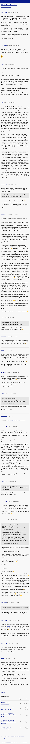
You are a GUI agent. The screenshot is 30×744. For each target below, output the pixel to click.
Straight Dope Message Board (7, 1)
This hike (9, 626)
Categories (7, 736)
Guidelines (13, 736)
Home (2, 736)
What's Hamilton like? (9, 5)
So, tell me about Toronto (7, 707)
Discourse (8, 742)
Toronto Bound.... (5, 702)
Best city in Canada (6, 727)
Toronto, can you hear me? (7, 720)
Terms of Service (21, 736)
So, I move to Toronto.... (7, 713)
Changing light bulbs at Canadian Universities (17, 420)
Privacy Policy (4, 738)
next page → (4, 692)
